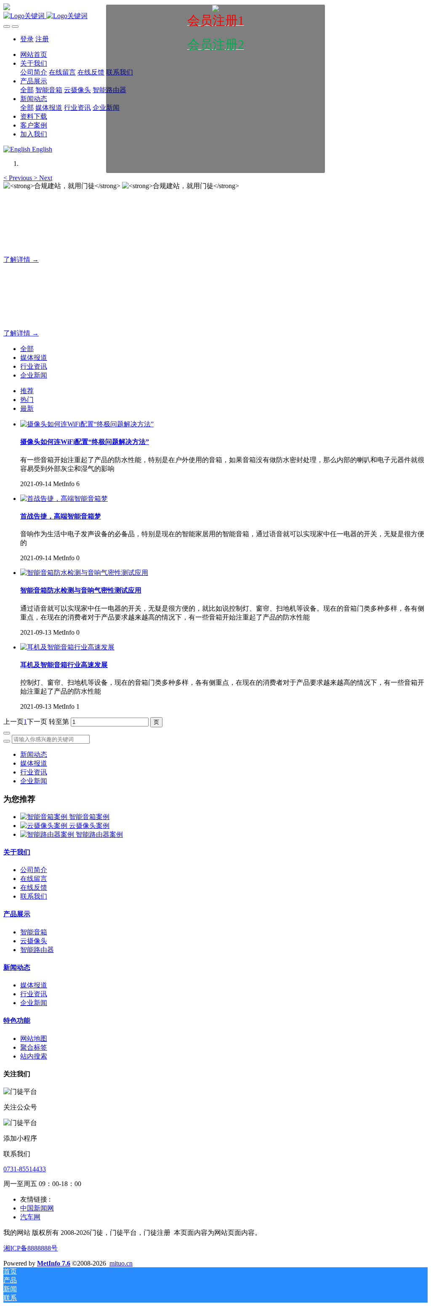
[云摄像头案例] (44, 825)
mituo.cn (121, 1263)
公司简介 (33, 869)
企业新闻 (33, 375)
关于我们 (16, 852)
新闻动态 (33, 754)
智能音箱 (33, 932)
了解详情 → (21, 259)
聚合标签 (33, 1047)
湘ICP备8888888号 (30, 1248)
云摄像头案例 (89, 825)
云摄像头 (33, 940)
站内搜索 (33, 1056)
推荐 (27, 390)
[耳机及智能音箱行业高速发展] (67, 647)
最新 (27, 408)
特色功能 (16, 1020)
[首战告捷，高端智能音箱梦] (64, 498)
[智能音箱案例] (44, 816)
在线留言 (33, 878)
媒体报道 (33, 357)
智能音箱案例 (89, 816)
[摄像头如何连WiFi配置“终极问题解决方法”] (87, 424)
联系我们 (33, 896)
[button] (18, 177)
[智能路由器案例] (48, 834)
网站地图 (33, 1038)
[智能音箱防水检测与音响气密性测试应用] (84, 572)
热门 (27, 399)
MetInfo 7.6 (53, 1263)
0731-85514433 (24, 1169)
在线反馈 (33, 887)
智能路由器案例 (99, 834)
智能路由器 (37, 949)
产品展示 (16, 914)
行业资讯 (33, 366)
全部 (27, 89)
